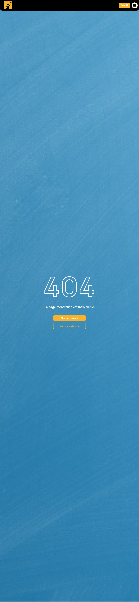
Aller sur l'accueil (69, 318)
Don (123, 5)
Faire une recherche (69, 326)
